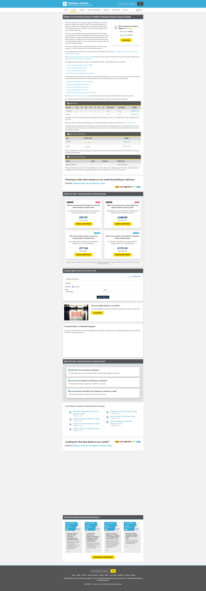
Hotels (125, 10)
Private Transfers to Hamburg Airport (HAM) (80, 65)
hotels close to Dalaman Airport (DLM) (79, 96)
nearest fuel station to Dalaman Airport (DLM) (78, 58)
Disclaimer (121, 575)
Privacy (127, 575)
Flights (73, 10)
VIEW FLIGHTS (134, 111)
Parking (106, 10)
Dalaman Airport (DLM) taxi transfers (77, 90)
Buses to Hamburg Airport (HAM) (76, 68)
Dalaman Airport (80, 4)
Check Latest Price (83, 224)
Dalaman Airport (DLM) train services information (81, 92)
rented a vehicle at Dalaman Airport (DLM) (81, 56)
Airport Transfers (93, 10)
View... (68, 551)
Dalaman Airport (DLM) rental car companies (80, 81)
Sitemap (133, 575)
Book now (126, 40)
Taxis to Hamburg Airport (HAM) (76, 70)
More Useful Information (103, 557)
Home (66, 10)
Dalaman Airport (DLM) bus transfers (77, 87)
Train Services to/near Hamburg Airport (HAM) (80, 73)
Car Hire (81, 10)
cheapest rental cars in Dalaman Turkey (88, 183)
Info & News (116, 10)
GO (140, 4)
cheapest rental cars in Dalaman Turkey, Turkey (92, 446)
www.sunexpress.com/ (129, 122)
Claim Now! (97, 313)
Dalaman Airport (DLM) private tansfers (78, 84)
